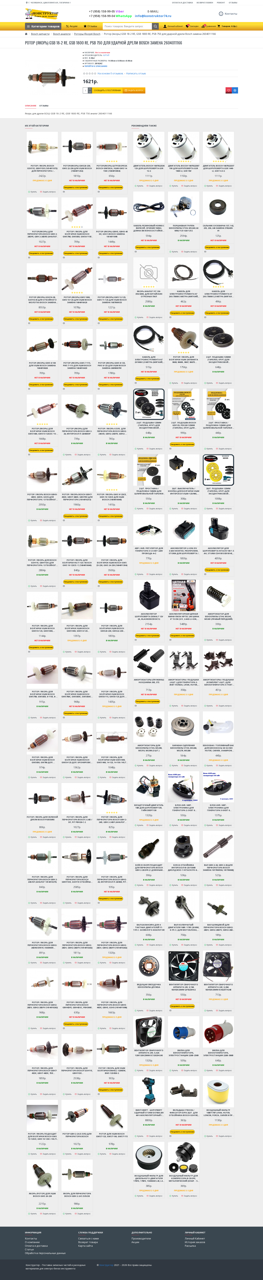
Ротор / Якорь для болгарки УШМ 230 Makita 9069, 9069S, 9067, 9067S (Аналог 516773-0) (183, 359)
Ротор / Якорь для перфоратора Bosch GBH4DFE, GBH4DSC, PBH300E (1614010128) (77, 1005)
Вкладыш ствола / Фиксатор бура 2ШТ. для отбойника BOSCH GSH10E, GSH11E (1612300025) (183, 1113)
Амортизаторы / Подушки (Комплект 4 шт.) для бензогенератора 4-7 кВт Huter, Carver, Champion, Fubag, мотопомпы (218, 682)
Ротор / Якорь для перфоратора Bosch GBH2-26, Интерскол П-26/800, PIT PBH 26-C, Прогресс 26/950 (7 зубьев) (112, 879)
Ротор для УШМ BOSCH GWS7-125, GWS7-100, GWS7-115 (112, 1135)
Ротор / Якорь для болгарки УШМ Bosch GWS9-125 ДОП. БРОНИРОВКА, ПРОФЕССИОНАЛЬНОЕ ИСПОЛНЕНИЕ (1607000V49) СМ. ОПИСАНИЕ (77, 760)
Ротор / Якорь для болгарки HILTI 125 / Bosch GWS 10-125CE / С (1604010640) (77, 563)
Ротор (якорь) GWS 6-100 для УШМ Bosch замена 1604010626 (42, 365)
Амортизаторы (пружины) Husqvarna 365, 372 (149, 681)
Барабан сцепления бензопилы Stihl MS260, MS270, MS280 (183, 748)
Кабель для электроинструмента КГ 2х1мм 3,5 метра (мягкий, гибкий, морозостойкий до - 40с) (148, 359)
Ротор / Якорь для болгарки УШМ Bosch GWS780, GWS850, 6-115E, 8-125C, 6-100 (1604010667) (42, 694)
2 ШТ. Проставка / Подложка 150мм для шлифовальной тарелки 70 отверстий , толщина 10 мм (149, 491)
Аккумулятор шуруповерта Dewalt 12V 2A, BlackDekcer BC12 (149, 616)
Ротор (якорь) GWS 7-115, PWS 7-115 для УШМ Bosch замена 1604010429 (77, 365)
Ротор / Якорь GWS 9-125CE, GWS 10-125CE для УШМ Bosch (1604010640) (111, 497)
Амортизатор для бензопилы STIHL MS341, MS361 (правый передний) (218, 616)
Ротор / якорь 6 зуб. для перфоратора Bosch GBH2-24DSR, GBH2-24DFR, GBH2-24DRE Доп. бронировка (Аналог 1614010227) (112, 431)
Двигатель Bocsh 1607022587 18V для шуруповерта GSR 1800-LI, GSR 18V (183, 168)
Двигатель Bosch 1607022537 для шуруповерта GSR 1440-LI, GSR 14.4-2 (218, 168)
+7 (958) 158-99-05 (106, 11)
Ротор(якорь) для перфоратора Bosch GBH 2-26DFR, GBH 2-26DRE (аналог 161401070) (42, 234)
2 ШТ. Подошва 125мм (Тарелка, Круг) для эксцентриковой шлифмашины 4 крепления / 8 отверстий (218, 359)
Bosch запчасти (40, 34)
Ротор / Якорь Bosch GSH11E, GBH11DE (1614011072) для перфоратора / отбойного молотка (42, 168)
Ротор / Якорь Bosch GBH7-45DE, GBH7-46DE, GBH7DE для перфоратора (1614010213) (77, 497)
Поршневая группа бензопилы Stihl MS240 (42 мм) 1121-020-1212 (183, 228)
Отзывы (43, 105)
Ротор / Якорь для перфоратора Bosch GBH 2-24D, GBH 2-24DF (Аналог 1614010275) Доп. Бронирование (112, 819)
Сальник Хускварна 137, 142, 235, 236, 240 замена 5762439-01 (218, 228)
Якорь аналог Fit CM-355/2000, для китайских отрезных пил (148, 294)
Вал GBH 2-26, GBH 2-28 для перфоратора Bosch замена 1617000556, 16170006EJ (218, 868)
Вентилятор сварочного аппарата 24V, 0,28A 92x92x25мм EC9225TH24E (218, 987)
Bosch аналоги (61, 34)
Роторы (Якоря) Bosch (87, 34)
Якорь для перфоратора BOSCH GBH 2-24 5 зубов (77, 1194)
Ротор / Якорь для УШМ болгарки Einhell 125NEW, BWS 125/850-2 (112, 1071)
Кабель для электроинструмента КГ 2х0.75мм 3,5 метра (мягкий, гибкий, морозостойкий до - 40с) (218, 294)
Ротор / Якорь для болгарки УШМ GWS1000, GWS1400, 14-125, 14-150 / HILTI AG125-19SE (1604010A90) (112, 760)
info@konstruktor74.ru (153, 16)
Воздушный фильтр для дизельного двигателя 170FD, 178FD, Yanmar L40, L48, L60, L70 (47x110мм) (148, 1178)
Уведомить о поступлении (75, 187)
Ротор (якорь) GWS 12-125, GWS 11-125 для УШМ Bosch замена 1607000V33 (112, 300)
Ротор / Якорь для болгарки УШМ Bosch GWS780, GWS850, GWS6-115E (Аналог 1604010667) (77, 234)
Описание (30, 105)
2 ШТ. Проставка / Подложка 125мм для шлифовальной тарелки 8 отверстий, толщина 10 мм (218, 425)
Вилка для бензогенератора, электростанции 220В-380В (218, 1053)
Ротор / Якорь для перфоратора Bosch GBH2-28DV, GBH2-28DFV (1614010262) (111, 945)
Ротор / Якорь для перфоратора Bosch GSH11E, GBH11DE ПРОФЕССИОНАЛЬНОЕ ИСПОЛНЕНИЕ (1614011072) (77, 1071)
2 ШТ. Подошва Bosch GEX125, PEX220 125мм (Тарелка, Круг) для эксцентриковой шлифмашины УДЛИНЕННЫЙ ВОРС (183, 425)
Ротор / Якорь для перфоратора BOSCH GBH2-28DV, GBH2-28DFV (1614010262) (77, 945)
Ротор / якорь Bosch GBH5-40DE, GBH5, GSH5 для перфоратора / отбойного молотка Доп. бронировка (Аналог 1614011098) (42, 497)
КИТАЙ (106, 55)
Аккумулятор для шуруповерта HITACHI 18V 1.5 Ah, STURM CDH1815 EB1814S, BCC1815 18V (218, 551)
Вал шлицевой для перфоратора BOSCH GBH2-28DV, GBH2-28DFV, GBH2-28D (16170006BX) (218, 927)
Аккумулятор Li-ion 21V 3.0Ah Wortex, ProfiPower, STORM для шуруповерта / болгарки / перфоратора (183, 551)
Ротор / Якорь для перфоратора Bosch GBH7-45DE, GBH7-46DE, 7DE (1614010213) (42, 1071)
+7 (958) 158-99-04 (110, 16)
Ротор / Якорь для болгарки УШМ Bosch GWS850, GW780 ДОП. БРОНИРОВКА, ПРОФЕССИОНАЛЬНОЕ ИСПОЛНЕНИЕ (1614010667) (42, 760)
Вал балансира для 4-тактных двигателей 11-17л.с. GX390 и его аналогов (149, 927)
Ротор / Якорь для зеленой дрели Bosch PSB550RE (42, 818)
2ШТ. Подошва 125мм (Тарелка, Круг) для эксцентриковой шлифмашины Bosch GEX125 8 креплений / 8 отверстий (218, 491)
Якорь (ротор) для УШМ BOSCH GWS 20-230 (42, 1194)
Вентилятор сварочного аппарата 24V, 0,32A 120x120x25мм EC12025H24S (148, 1053)
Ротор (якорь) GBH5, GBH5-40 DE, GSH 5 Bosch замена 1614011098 (112, 234)
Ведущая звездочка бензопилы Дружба (149, 985)
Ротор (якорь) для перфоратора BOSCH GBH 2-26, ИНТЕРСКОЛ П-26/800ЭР (77, 431)
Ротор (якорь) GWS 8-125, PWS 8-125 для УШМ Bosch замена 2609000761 (112, 365)
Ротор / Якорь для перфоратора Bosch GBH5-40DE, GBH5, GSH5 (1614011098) (112, 1005)
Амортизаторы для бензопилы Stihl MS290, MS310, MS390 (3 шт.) (149, 748)
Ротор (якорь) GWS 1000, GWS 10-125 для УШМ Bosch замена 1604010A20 (77, 300)
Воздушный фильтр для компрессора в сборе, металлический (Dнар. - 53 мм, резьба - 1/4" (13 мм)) (183, 1178)
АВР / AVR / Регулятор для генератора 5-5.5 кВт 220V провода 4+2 (149, 551)
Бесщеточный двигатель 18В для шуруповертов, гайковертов (148, 808)
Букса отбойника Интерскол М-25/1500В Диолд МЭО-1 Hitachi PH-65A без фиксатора (183, 868)
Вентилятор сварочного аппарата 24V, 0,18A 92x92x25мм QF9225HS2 (183, 987)
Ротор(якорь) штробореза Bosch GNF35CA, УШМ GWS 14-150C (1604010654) (111, 168)
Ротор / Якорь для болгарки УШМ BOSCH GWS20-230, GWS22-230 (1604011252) (112, 628)
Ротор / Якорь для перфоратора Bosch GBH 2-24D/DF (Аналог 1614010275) (42, 879)
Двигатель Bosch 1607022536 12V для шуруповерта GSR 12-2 (148, 168)
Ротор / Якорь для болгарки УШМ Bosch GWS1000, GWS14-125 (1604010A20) (77, 628)
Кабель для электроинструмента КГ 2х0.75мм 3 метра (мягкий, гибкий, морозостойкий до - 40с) (183, 294)
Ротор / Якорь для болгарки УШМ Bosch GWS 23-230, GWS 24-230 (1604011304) (111, 563)
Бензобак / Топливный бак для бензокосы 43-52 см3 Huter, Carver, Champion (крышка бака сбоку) (218, 748)
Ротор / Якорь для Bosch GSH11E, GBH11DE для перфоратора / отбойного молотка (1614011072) (42, 563)
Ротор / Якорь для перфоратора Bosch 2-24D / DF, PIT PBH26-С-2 (77, 819)
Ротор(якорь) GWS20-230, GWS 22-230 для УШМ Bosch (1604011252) (77, 168)
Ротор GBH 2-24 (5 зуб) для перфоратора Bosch (77, 1135)
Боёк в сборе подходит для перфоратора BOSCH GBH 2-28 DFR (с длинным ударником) (149, 868)
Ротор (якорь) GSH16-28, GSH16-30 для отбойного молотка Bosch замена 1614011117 (42, 300)
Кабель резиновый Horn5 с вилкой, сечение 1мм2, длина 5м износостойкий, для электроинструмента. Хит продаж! (149, 228)
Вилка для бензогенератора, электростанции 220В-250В (184, 1053)
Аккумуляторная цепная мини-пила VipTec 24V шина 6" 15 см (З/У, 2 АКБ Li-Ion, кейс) (183, 616)
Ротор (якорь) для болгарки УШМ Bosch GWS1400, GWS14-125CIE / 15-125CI (42, 431)
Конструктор (106, 1264)
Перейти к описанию (95, 66)
